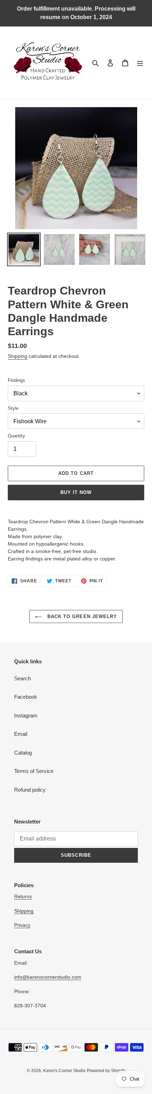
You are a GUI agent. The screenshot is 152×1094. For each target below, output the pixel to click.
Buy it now (76, 492)
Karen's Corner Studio (64, 1070)
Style (13, 408)
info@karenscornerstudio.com (47, 977)
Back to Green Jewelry (81, 616)
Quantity (16, 435)
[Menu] (140, 62)
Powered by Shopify (106, 1070)
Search (22, 678)
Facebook (25, 697)
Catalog (23, 753)
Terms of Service (33, 771)
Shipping (17, 356)
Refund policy (30, 790)
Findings (16, 380)
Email (20, 734)
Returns (23, 896)
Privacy (22, 925)
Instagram (25, 715)
